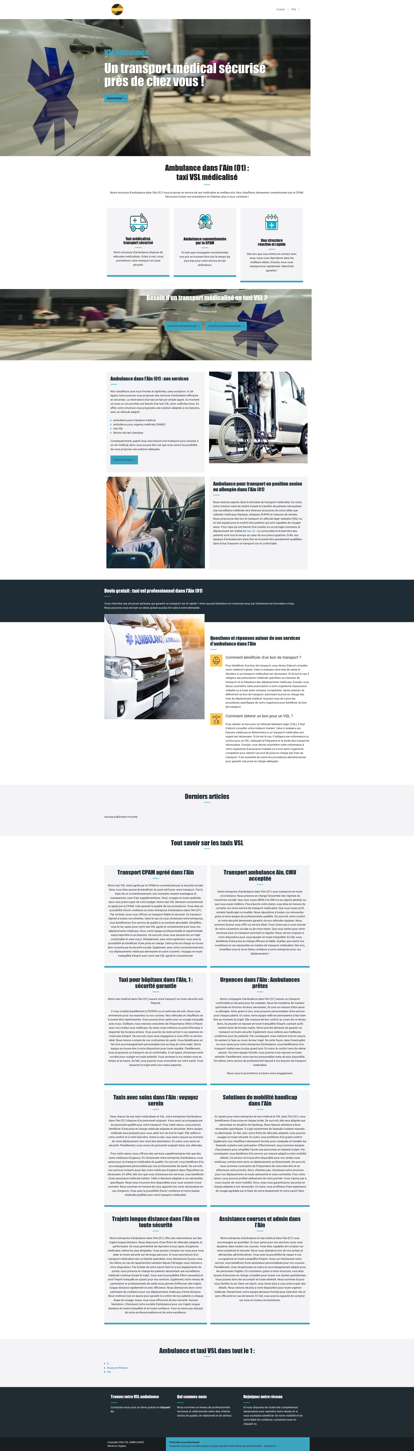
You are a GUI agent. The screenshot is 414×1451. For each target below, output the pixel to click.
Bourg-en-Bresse (117, 1367)
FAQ (294, 9)
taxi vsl (251, 531)
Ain (109, 1371)
